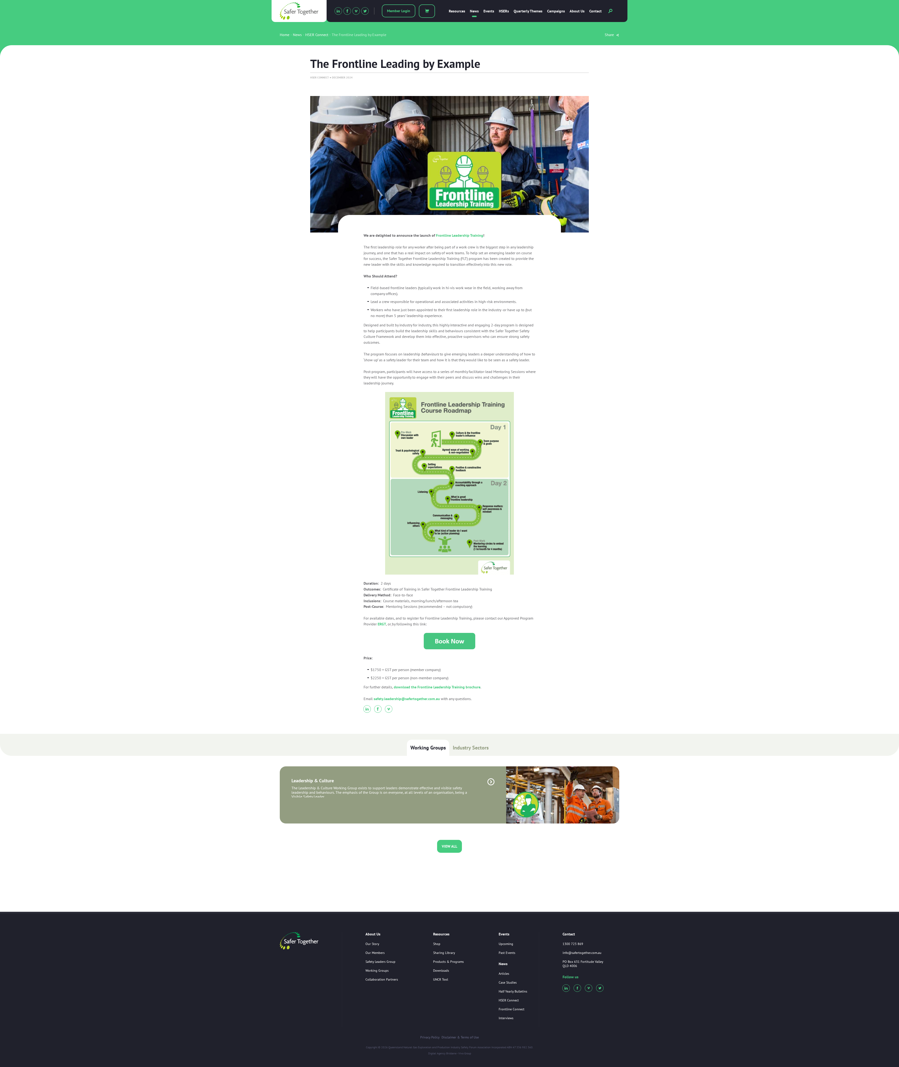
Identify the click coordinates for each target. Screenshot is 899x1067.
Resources (457, 11)
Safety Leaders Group (380, 962)
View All (449, 846)
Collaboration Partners (381, 979)
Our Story (372, 944)
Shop (436, 944)
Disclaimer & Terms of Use (460, 1037)
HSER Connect (316, 34)
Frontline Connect (511, 1009)
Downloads (441, 970)
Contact (595, 11)
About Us (577, 11)
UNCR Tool (440, 979)
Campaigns (556, 11)
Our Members (375, 953)
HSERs (504, 11)
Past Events (507, 953)
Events (488, 11)
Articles (504, 973)
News (474, 11)
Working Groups (428, 747)
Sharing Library (444, 953)
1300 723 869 (573, 944)
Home (284, 34)
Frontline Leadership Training (459, 235)
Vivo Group (464, 1053)
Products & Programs (448, 962)
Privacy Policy (430, 1037)
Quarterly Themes (528, 11)
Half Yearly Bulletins (513, 991)
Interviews (506, 1018)
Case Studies (508, 982)
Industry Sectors (471, 747)
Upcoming (506, 944)
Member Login (398, 10)
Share (610, 34)
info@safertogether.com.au (582, 953)
